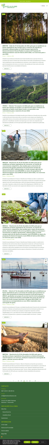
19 (21, 380)
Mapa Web (4, 433)
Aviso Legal (4, 424)
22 (29, 380)
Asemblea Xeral (7, 415)
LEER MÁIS (6, 68)
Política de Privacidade (7, 427)
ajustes (16, 443)
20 (24, 380)
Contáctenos (4, 418)
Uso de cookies (5, 430)
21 (26, 380)
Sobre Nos (3, 409)
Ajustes (42, 442)
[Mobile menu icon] (47, 5)
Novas (3, 14)
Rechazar (35, 442)
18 (18, 380)
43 (35, 380)
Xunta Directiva (7, 412)
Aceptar (27, 442)
